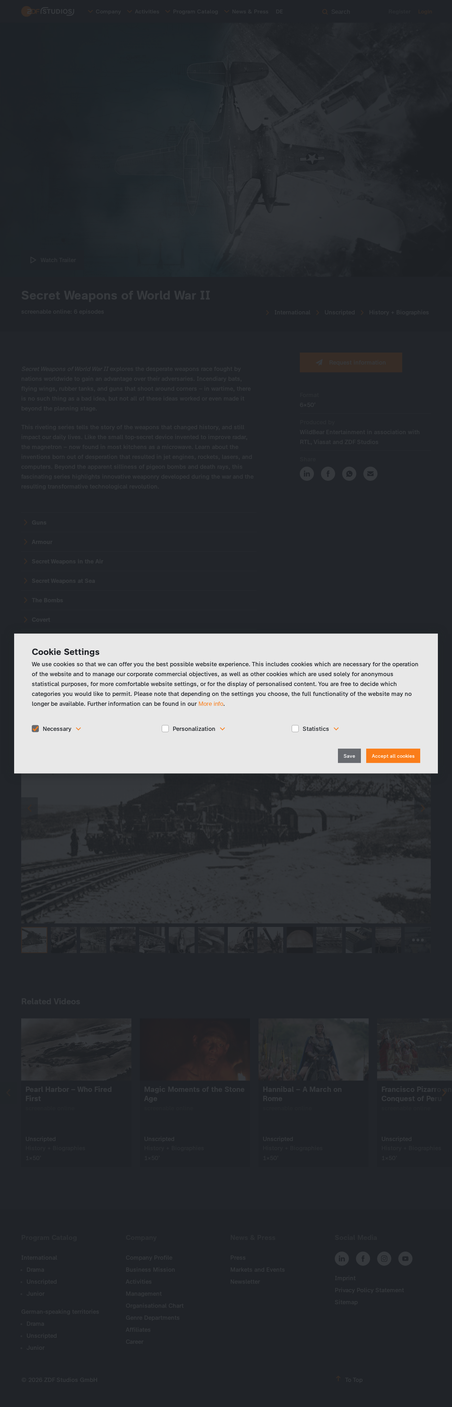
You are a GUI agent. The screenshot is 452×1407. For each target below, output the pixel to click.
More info (210, 703)
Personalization (194, 728)
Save (349, 756)
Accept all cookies (393, 756)
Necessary (57, 728)
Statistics (316, 728)
